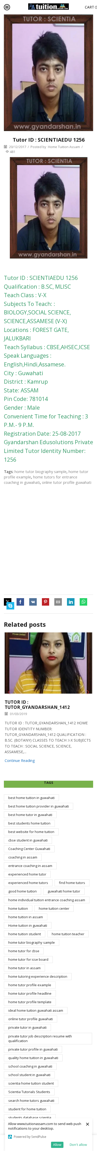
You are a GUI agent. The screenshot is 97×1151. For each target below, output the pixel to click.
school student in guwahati (29, 1074)
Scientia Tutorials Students (29, 1091)
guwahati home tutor (64, 891)
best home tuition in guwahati (31, 797)
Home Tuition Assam (64, 146)
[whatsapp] (83, 602)
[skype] (9, 606)
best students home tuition (29, 823)
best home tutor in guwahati (30, 814)
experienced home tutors (28, 882)
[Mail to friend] (58, 602)
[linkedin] (70, 602)
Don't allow (78, 1144)
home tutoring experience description (37, 976)
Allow (57, 1144)
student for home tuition (27, 1109)
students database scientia (29, 1117)
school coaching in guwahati (30, 1066)
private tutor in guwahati (27, 1027)
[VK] (33, 602)
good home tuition (22, 891)
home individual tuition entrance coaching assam (46, 900)
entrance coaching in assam (30, 865)
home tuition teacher (68, 934)
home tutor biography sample (40, 471)
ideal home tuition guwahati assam (35, 1010)
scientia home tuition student (31, 1083)
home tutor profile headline (29, 993)
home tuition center (54, 908)
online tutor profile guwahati (66, 482)
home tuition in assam (25, 917)
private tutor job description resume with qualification (40, 1038)
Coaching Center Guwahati (29, 848)
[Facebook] (20, 602)
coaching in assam (22, 857)
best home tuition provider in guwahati (38, 806)
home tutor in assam (24, 968)
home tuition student (24, 934)
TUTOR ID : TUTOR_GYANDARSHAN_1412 (37, 704)
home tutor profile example (29, 985)
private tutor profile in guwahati (33, 1049)
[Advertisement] (48, 540)
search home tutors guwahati (31, 1100)
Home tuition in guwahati (27, 925)
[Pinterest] (45, 602)
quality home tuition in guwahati (33, 1057)
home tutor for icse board (28, 959)
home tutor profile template (29, 1002)
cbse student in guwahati (28, 840)
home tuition (18, 908)
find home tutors (72, 882)
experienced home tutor (27, 874)
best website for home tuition (31, 831)
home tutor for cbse (23, 951)
